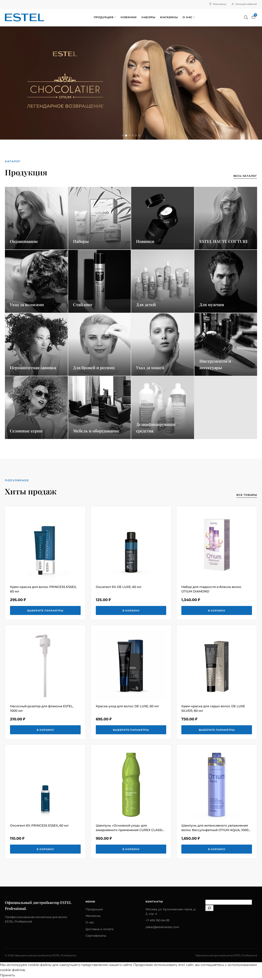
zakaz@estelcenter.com (162, 927)
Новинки (129, 17)
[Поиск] (246, 17)
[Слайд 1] (123, 135)
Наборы (148, 17)
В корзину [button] (131, 610)
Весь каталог (245, 175)
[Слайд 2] (126, 135)
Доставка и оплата (99, 929)
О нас (187, 17)
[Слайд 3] (129, 136)
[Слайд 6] (139, 135)
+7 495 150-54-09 (157, 920)
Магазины (219, 4)
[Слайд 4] (132, 135)
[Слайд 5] (136, 135)
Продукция (104, 17)
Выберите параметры (45, 610)
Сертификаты (96, 935)
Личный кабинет (246, 4)
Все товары (246, 494)
